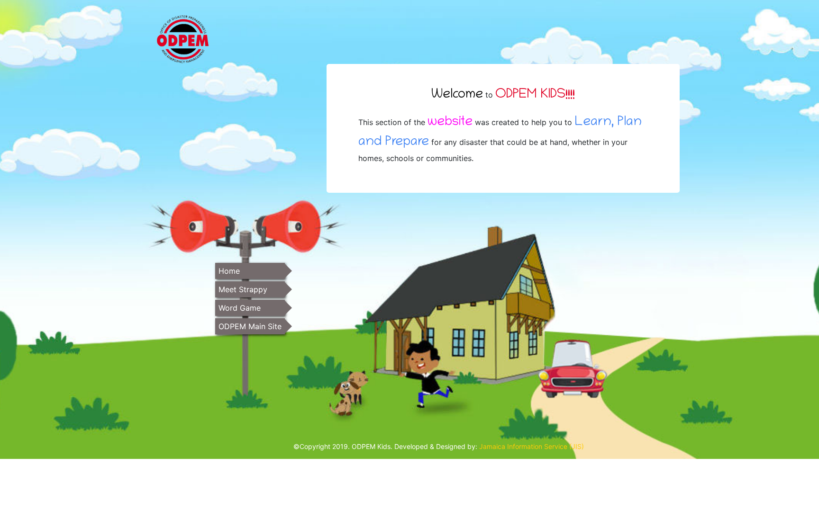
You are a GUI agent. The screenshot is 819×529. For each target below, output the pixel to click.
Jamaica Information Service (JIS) (531, 446)
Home (229, 271)
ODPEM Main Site (250, 326)
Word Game (239, 308)
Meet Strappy (242, 289)
